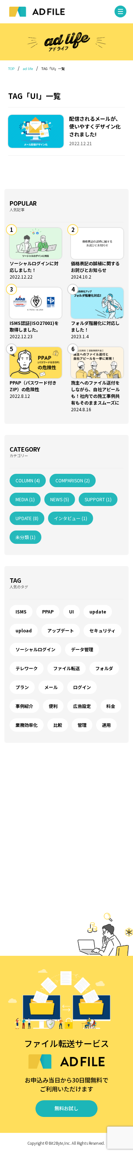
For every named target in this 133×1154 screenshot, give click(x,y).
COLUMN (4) (28, 480)
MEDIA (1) (25, 499)
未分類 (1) (25, 537)
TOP (11, 68)
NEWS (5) (59, 499)
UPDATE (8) (27, 518)
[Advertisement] (66, 831)
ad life (28, 68)
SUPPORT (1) (98, 499)
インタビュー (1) (70, 518)
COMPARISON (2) (72, 480)
